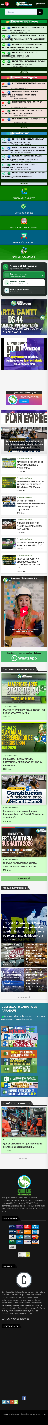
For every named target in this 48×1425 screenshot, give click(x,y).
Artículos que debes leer (18, 1103)
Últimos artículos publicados (19, 669)
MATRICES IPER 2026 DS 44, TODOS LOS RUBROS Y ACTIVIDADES (30, 465)
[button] (4, 440)
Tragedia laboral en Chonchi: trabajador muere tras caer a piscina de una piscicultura (12, 977)
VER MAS (24, 72)
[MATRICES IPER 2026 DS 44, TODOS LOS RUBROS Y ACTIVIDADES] (9, 463)
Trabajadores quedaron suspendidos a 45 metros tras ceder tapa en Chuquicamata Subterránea (34, 975)
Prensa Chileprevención (14, 888)
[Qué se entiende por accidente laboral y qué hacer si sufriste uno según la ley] (24, 1122)
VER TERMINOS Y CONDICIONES (15, 1319)
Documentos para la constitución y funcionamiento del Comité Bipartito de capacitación (23, 814)
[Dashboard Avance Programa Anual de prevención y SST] (9, 543)
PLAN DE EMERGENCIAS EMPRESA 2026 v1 (28, 119)
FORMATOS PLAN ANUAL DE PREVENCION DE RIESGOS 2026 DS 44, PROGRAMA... (30, 484)
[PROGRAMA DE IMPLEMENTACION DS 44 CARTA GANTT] (24, 317)
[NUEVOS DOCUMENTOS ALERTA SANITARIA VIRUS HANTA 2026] (9, 524)
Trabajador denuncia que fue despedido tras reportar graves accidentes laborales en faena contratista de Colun (12, 950)
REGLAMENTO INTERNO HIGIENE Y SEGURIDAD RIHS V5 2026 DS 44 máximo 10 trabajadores (20, 94)
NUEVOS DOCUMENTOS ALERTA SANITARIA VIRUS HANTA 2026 (29, 526)
